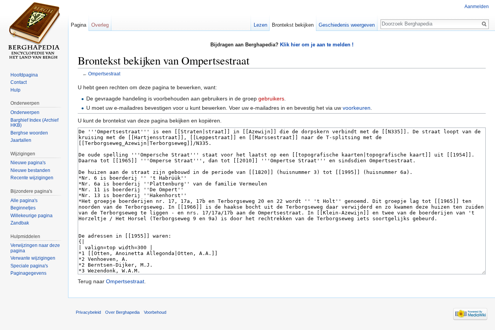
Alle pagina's (24, 200)
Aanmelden (476, 6)
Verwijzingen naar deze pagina (35, 248)
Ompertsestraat (104, 73)
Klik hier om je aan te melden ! (316, 45)
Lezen (260, 25)
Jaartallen (20, 140)
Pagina (78, 25)
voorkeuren (356, 108)
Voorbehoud (155, 312)
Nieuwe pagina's (28, 162)
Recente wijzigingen (31, 177)
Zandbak (19, 223)
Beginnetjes (23, 208)
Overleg (100, 25)
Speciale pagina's (29, 266)
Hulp (15, 90)
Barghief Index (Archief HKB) (34, 122)
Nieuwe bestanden (30, 170)
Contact (18, 82)
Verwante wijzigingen (32, 258)
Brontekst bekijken (293, 25)
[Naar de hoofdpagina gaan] (34, 31)
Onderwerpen (24, 112)
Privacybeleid (88, 312)
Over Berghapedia (122, 312)
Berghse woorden (29, 133)
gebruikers (271, 98)
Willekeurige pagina (31, 215)
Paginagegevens (28, 273)
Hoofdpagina (24, 75)
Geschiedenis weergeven (347, 25)
